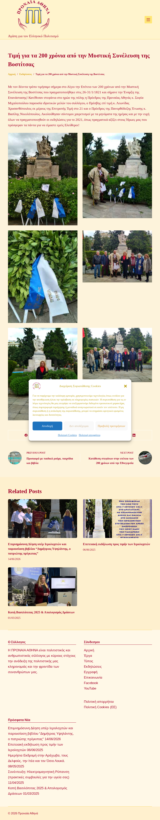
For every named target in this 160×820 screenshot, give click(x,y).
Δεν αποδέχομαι (79, 426)
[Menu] (148, 19)
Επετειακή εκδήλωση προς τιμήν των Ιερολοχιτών (116, 544)
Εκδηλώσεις (93, 666)
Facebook (91, 683)
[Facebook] (26, 435)
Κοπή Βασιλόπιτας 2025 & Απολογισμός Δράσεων (41, 612)
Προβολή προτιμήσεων (111, 426)
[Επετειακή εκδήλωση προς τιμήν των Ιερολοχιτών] (117, 518)
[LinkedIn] (134, 435)
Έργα (88, 656)
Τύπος (88, 661)
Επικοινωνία (93, 677)
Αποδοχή (47, 426)
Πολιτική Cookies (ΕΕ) (100, 707)
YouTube (90, 688)
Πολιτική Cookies (67, 435)
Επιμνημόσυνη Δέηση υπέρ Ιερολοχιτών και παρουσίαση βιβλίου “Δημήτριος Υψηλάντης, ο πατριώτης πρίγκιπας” (39, 548)
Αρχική (89, 650)
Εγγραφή (90, 672)
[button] (125, 386)
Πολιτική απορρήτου (89, 435)
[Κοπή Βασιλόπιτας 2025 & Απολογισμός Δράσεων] (42, 586)
